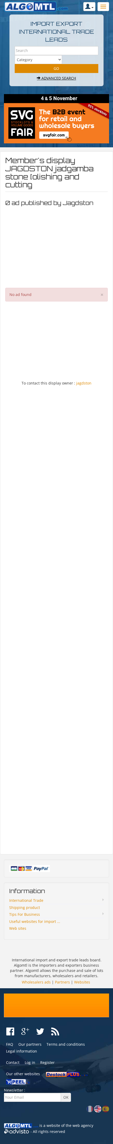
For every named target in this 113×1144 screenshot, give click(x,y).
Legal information (21, 1051)
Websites (82, 982)
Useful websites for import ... (34, 921)
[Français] (89, 1108)
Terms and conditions (66, 1044)
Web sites (17, 928)
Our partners (30, 1044)
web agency (83, 1125)
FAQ (9, 1044)
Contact (12, 1062)
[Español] (105, 1108)
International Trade (26, 900)
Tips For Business (24, 914)
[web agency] (16, 1131)
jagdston (83, 383)
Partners (62, 982)
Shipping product (24, 907)
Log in (30, 1062)
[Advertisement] (56, 246)
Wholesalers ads (36, 982)
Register (47, 1062)
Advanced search (58, 78)
